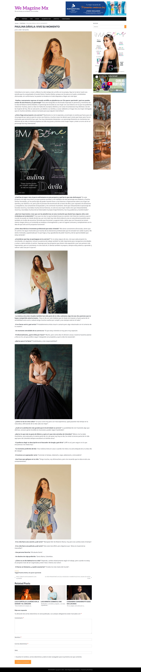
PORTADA (24, 19)
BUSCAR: (95, 23)
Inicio (17, 19)
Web (16, 650)
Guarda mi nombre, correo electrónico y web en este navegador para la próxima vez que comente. (49, 657)
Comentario (19, 618)
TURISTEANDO (66, 19)
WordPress (90, 669)
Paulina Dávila (23, 573)
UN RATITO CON (46, 19)
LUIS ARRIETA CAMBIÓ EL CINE (51, 601)
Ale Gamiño (25, 30)
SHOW (37, 19)
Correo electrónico (21, 644)
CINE (31, 19)
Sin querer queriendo (34, 573)
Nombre (18, 637)
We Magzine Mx (31, 8)
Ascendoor (77, 669)
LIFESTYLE (56, 19)
